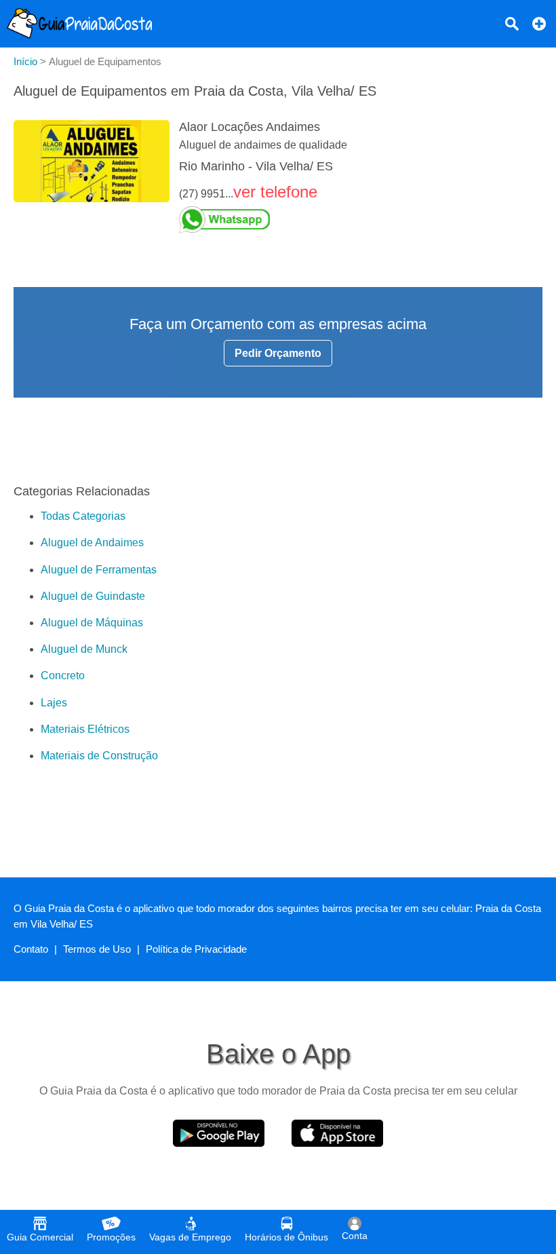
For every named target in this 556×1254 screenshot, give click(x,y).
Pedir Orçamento (278, 353)
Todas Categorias (83, 516)
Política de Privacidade (196, 949)
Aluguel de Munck (84, 649)
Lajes (54, 702)
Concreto (63, 675)
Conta (355, 1235)
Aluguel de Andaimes (92, 542)
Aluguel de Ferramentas (99, 569)
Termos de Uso (97, 949)
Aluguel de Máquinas (92, 622)
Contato (31, 949)
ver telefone (275, 192)
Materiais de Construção (99, 755)
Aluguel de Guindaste (93, 596)
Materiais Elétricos (85, 729)
